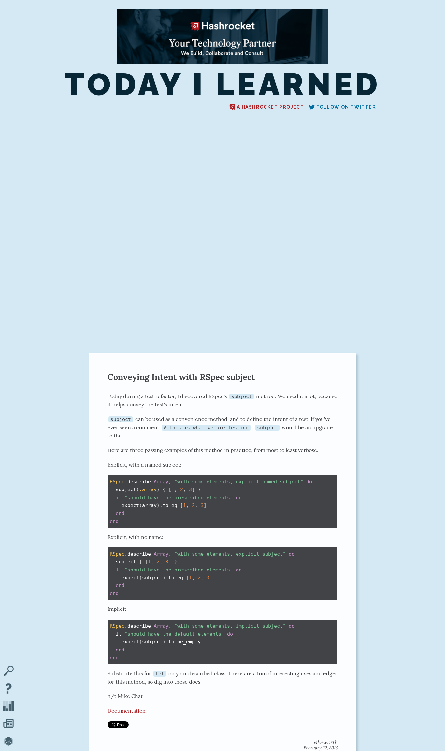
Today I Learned (222, 84)
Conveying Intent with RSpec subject (181, 376)
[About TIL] (8, 689)
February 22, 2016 (320, 748)
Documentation (127, 710)
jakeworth (325, 742)
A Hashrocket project (270, 107)
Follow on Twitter (346, 107)
